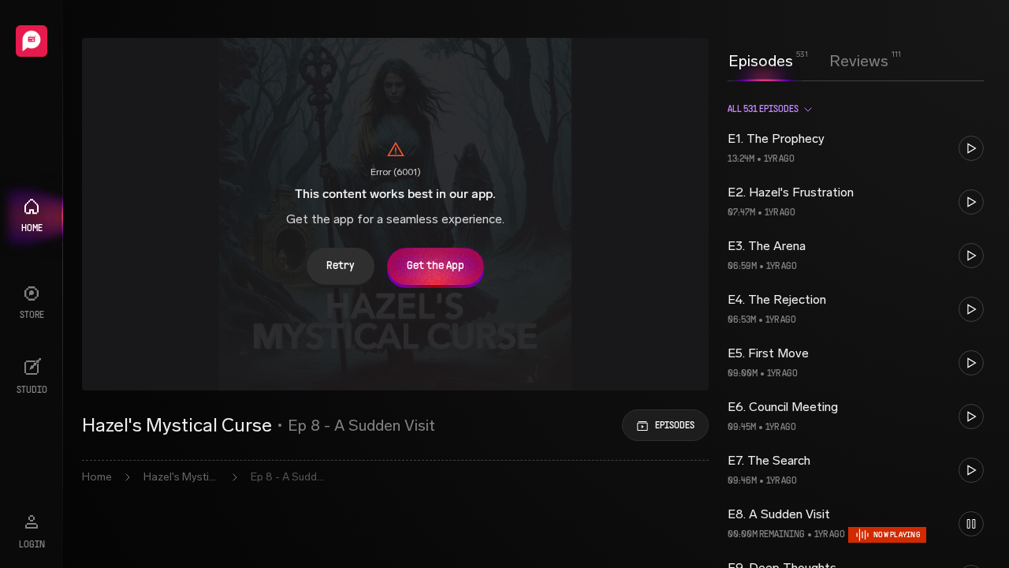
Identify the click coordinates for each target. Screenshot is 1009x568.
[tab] (761, 59)
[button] (855, 148)
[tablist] (808, 61)
